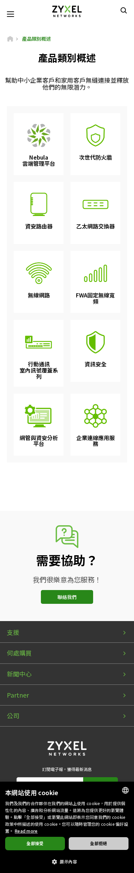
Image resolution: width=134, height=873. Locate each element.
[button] (67, 861)
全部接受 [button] (35, 843)
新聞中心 (19, 673)
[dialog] (67, 827)
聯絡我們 (67, 596)
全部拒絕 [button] (98, 843)
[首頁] (10, 38)
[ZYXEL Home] (67, 10)
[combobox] (125, 790)
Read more (26, 831)
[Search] (124, 10)
